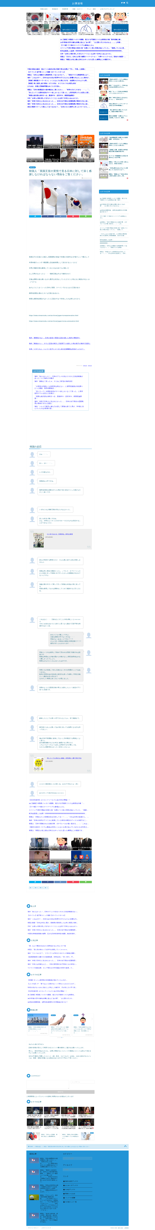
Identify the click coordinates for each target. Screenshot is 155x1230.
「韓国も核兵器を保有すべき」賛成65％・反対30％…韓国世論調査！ (51, 118)
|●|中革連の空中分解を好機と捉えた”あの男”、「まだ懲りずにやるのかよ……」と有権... (91, 42)
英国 (42, 910)
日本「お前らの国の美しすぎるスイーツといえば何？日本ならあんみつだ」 (86, 54)
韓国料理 (65, 9)
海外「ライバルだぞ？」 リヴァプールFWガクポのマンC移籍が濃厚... (52, 975)
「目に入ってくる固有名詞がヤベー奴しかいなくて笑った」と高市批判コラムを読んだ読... (59, 115)
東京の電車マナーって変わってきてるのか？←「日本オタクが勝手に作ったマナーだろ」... (59, 129)
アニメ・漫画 (91, 9)
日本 (32, 910)
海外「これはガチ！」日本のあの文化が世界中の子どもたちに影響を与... (53, 941)
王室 (47, 910)
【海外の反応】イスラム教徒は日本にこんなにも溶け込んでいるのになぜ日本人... (59, 849)
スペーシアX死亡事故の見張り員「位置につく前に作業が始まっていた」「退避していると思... (92, 48)
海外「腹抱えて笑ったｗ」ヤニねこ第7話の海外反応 (54, 404)
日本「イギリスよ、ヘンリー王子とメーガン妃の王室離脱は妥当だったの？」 (57, 371)
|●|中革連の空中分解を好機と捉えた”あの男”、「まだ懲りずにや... (50, 1021)
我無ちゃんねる (70, 1216)
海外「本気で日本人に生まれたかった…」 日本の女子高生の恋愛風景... (52, 952)
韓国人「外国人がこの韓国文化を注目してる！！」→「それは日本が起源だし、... (59, 839)
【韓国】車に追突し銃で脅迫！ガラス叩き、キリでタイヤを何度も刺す (52, 106)
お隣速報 (77, 3)
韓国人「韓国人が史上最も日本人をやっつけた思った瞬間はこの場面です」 (86, 59)
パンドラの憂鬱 (70, 1220)
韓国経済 (55, 9)
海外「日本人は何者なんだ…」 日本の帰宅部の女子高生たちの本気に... (52, 986)
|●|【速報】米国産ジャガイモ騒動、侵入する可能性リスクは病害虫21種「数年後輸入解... (91, 39)
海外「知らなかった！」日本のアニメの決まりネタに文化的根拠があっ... (53, 934)
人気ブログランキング (107, 9)
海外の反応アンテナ (71, 1203)
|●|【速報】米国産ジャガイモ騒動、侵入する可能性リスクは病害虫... (51, 1017)
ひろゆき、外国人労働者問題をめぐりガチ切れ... (44, 108)
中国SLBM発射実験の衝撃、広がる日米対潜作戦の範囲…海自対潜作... (52, 956)
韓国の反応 (44, 9)
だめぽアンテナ (70, 1212)
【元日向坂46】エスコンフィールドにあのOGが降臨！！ (50, 822)
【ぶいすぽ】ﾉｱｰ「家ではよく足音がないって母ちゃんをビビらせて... (52, 1006)
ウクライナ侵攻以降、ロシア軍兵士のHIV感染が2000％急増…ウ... (50, 990)
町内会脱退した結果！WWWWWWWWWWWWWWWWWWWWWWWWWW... (57, 836)
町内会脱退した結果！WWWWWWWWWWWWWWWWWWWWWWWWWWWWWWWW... (91, 51)
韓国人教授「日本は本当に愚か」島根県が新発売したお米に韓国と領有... (53, 945)
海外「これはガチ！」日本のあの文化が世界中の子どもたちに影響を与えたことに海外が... (59, 100)
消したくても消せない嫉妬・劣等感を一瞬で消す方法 (64, 780)
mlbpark (85, 388)
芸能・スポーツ (78, 9)
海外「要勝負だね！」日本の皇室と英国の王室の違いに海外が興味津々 (54, 360)
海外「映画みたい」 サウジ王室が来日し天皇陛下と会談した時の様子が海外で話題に (59, 366)
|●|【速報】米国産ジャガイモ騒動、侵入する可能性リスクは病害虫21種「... (56, 826)
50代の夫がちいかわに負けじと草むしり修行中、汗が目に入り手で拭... (52, 1010)
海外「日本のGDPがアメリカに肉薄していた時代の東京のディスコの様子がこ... (58, 843)
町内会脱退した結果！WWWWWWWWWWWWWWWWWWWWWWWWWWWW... (114, 286)
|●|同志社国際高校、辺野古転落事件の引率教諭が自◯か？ (48, 1024)
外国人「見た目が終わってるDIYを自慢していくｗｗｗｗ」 (48, 972)
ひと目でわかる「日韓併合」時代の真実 (60, 556)
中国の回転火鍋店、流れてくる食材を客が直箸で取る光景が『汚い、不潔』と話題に (56, 91)
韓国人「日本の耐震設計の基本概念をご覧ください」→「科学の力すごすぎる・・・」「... (59, 112)
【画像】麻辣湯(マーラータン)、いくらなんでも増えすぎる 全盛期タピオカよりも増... (58, 103)
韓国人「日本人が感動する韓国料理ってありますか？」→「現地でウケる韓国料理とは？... (59, 97)
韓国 (37, 910)
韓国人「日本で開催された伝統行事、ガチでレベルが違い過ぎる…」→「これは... (59, 846)
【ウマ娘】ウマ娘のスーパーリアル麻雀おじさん (77, 45)
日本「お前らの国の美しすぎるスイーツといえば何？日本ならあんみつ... (53, 948)
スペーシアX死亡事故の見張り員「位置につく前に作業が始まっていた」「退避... (58, 832)
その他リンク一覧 (71, 1224)
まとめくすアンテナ (71, 1208)
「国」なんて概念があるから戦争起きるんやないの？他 (47, 968)
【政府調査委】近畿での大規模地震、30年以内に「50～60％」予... (51, 979)
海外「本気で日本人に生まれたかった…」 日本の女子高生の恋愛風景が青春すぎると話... (58, 123)
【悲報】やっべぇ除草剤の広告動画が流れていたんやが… (47, 1002)
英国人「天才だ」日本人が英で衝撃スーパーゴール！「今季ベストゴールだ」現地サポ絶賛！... (93, 56)
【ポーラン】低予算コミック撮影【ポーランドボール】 (47, 94)
